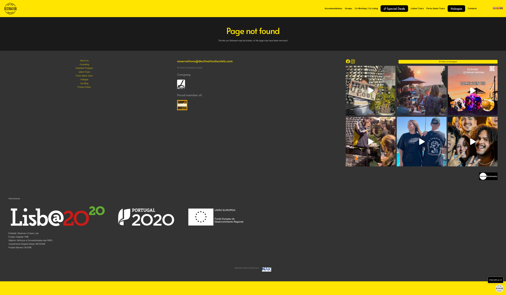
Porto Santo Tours (84, 76)
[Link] (10, 8)
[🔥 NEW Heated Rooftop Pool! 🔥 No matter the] (370, 90)
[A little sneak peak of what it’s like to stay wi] (421, 90)
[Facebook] (348, 61)
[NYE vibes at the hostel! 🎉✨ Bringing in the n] (473, 141)
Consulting (84, 64)
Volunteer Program (84, 68)
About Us (84, 60)
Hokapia (84, 79)
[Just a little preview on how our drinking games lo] (370, 141)
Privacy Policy (84, 87)
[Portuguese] (501, 8)
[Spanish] (497, 8)
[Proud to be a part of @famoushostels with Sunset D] (421, 141)
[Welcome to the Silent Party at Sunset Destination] (473, 90)
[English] (494, 8)
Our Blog (84, 83)
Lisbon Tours (84, 72)
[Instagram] (353, 61)
